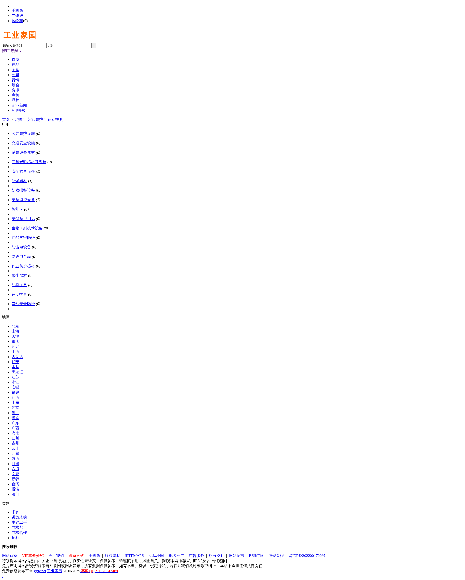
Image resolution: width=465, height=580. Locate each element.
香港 (15, 489)
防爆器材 (19, 181)
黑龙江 (17, 372)
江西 (15, 397)
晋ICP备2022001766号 (307, 556)
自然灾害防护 (23, 238)
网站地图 (156, 556)
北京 (15, 326)
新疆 (15, 479)
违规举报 (276, 556)
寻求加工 (19, 527)
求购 (15, 512)
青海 (15, 469)
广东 (15, 423)
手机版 (17, 10)
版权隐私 (112, 556)
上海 (15, 331)
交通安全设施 (23, 143)
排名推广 (176, 556)
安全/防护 (35, 119)
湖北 (15, 413)
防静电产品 (21, 256)
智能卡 (17, 209)
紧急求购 (19, 517)
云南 (15, 448)
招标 (15, 538)
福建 (15, 392)
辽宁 (15, 362)
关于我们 (56, 556)
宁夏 (15, 474)
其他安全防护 (23, 304)
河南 (15, 408)
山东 (15, 402)
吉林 (15, 367)
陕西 (15, 459)
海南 (15, 433)
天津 (15, 336)
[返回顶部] (2, 576)
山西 (15, 352)
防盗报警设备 (23, 190)
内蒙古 (17, 357)
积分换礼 (216, 556)
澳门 (15, 494)
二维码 (17, 16)
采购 (18, 119)
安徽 (15, 387)
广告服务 (196, 556)
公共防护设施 (23, 133)
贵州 (15, 443)
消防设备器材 (23, 152)
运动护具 (55, 119)
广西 (15, 428)
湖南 (15, 418)
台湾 (15, 484)
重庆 (15, 341)
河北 (15, 346)
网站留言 (236, 556)
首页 (6, 119)
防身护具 (19, 285)
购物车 (17, 21)
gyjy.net (40, 571)
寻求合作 (19, 533)
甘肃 (15, 464)
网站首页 (9, 556)
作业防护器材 (23, 266)
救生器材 (19, 275)
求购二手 (19, 522)
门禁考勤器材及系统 (29, 162)
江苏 (15, 377)
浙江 (15, 382)
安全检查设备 (23, 171)
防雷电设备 (21, 247)
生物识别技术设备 (27, 228)
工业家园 (54, 571)
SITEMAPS (134, 556)
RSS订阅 (256, 556)
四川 (15, 438)
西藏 (15, 453)
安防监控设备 (23, 200)
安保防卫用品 (23, 219)
